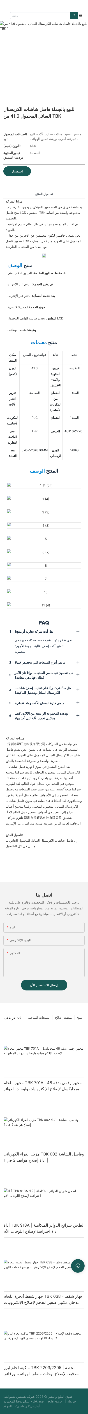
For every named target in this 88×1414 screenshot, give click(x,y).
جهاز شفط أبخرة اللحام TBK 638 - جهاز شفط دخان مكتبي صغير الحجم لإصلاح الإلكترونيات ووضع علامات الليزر (43, 1299)
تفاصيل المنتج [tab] (44, 194)
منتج (79, 1017)
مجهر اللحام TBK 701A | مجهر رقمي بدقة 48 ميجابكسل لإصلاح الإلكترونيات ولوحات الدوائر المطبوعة (43, 1086)
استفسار (17, 171)
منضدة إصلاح (63, 1017)
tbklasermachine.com (49, 1401)
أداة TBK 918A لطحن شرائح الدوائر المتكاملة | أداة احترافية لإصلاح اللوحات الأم (43, 1228)
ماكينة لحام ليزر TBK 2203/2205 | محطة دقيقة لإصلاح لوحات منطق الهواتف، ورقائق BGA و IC (40, 1371)
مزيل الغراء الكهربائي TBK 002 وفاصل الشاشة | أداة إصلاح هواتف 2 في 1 (44, 1157)
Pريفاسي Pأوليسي (27, 1406)
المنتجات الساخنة (39, 1017)
